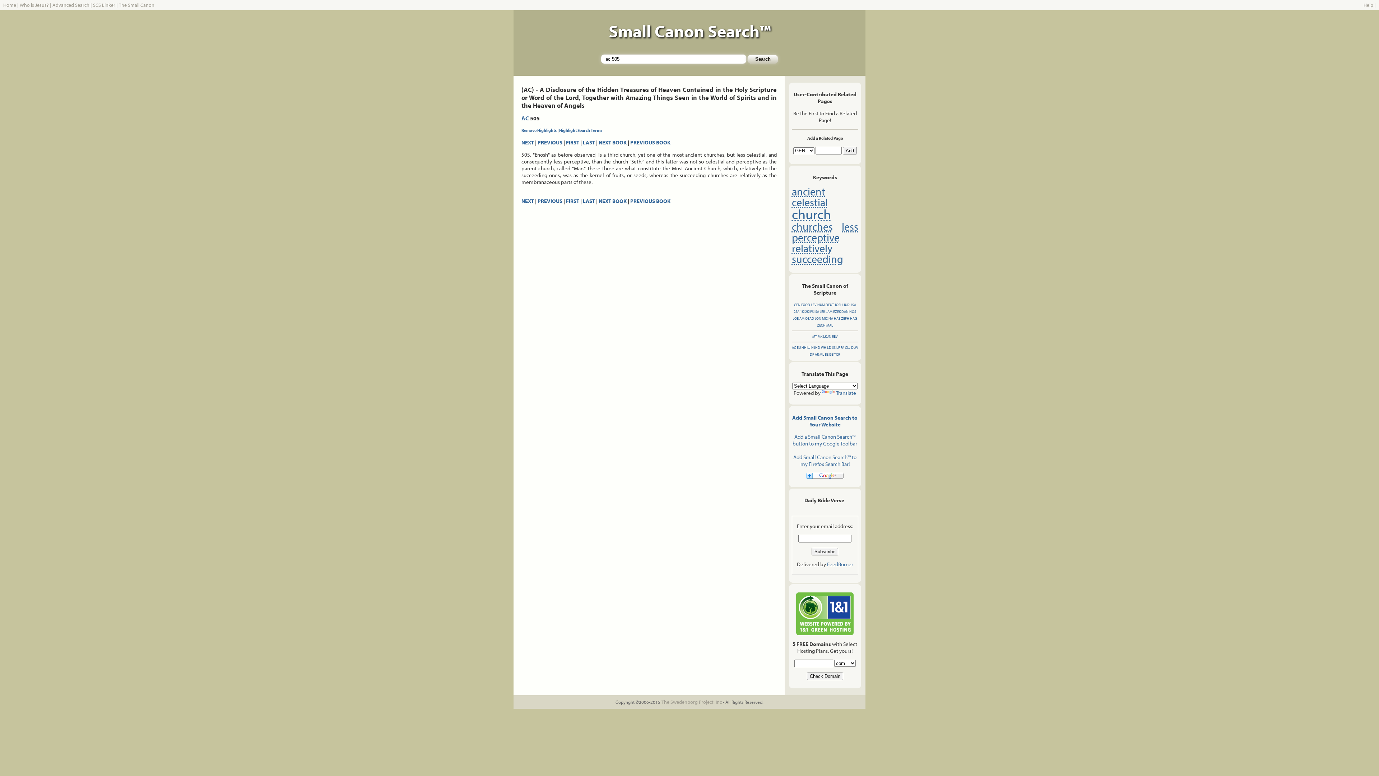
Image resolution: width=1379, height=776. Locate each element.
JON (818, 318)
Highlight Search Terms (580, 130)
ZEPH (845, 318)
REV (835, 336)
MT (814, 336)
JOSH (839, 304)
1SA (853, 304)
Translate (846, 392)
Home (9, 5)
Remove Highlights (539, 130)
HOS (852, 311)
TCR (837, 354)
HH (804, 347)
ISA (816, 311)
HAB (837, 318)
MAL (829, 325)
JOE (796, 318)
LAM (829, 311)
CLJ (847, 347)
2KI (807, 311)
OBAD (809, 318)
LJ (809, 347)
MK (820, 336)
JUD (847, 304)
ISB (831, 354)
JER (822, 311)
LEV (814, 304)
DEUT (830, 304)
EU (799, 347)
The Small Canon (136, 5)
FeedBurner (840, 564)
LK (825, 336)
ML (821, 354)
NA (830, 318)
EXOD (805, 304)
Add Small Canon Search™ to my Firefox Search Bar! (824, 460)
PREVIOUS (550, 142)
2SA (796, 311)
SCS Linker (104, 5)
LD (829, 347)
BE (826, 354)
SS (834, 347)
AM (801, 318)
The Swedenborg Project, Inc (691, 702)
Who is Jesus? (34, 5)
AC (525, 118)
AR (817, 354)
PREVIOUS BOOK (650, 142)
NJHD (815, 347)
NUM (821, 304)
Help (1368, 5)
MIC (825, 318)
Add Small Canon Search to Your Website (825, 421)
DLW (854, 347)
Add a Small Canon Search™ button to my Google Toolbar (825, 440)
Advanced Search (70, 5)
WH (823, 347)
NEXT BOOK (613, 142)
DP (812, 354)
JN (829, 336)
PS (812, 311)
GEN (797, 304)
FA (842, 347)
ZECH (821, 325)
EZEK (837, 311)
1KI (802, 311)
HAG (853, 318)
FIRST (572, 142)
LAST (589, 142)
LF (838, 347)
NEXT (527, 142)
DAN (845, 311)
